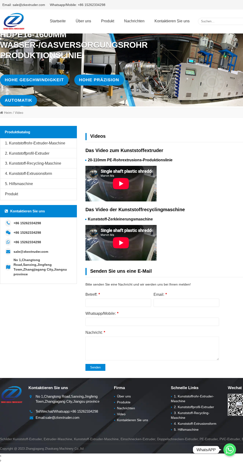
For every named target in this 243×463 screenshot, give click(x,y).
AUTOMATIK (18, 100)
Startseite (58, 21)
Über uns (83, 21)
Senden (95, 367)
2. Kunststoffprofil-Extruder (27, 153)
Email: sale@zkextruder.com (23, 5)
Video (120, 414)
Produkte (122, 402)
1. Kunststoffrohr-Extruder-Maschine (35, 143)
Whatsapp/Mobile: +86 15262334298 (77, 5)
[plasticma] (13, 21)
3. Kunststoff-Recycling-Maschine (33, 163)
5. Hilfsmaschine (19, 184)
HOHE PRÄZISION (99, 79)
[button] (121, 97)
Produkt (107, 21)
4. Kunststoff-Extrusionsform (28, 174)
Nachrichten (134, 21)
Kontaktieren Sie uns (172, 21)
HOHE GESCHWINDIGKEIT (34, 79)
